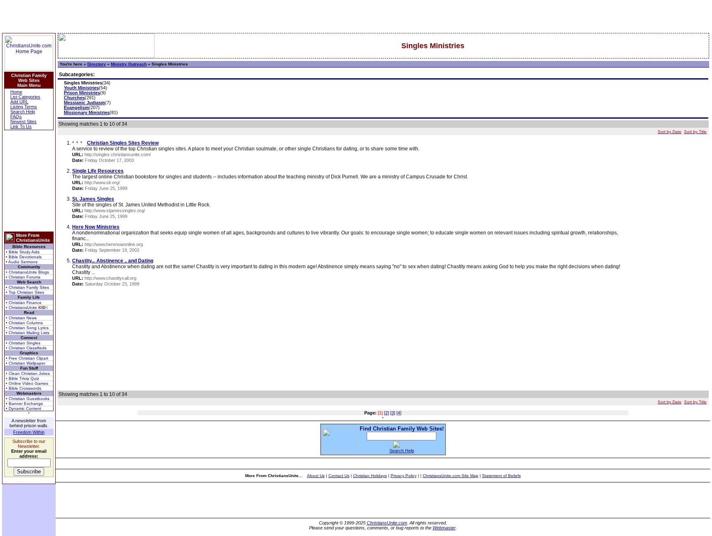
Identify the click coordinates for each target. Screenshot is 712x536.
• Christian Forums (23, 277)
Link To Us (21, 126)
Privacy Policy (404, 475)
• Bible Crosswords (23, 388)
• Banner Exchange (24, 403)
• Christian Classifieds (26, 348)
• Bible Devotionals (24, 257)
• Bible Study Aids (23, 252)
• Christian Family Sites (27, 287)
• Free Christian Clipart (27, 358)
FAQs (16, 116)
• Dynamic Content (23, 408)
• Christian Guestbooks (27, 398)
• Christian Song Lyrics (27, 327)
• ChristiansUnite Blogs (27, 272)
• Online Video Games (27, 383)
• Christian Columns (24, 323)
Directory (96, 64)
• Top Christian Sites (25, 292)
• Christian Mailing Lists (27, 332)
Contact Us (338, 475)
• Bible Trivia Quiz (22, 378)
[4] (398, 412)
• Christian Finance (24, 302)
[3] (392, 412)
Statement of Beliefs (501, 475)
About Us (316, 475)
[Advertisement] (29, 180)
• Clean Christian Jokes (28, 373)
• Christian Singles (23, 343)
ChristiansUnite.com (387, 522)
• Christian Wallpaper (25, 363)
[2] (386, 412)
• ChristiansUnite (27, 307)
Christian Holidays (370, 475)
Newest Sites (23, 121)
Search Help (22, 111)
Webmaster (444, 527)
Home (16, 91)
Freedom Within (28, 432)
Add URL (19, 101)
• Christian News (21, 318)
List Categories (25, 96)
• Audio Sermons (21, 262)
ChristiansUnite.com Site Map (450, 475)
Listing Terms (23, 106)
